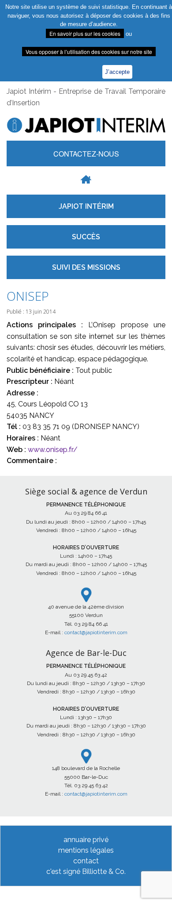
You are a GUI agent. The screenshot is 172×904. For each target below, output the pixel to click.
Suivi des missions (86, 267)
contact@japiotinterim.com (95, 632)
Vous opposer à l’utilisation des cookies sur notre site (89, 51)
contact (86, 861)
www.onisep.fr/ (53, 449)
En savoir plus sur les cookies (84, 33)
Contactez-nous (86, 154)
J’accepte (117, 72)
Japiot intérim (86, 206)
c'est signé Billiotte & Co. (86, 871)
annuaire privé (86, 839)
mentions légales (86, 850)
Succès (86, 237)
